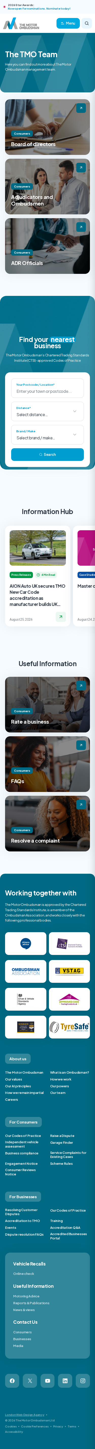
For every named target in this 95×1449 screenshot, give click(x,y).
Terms (72, 1426)
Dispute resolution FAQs (24, 1234)
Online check (23, 1274)
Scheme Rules (61, 1163)
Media (18, 1346)
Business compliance (22, 1153)
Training (56, 1221)
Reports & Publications (31, 1303)
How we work (60, 1079)
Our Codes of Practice (23, 1136)
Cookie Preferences (34, 1426)
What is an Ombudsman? (69, 1072)
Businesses (22, 1339)
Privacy (58, 1426)
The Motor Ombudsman (24, 1072)
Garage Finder (61, 1142)
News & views (23, 1310)
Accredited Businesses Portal (68, 1236)
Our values (13, 1079)
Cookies (10, 1426)
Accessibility (14, 1431)
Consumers (22, 1332)
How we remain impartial (24, 1093)
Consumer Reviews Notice (20, 1172)
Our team (57, 1093)
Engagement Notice (21, 1163)
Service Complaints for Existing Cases (68, 1155)
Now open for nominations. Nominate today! (39, 8)
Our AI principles (18, 1086)
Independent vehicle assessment (22, 1144)
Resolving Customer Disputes (21, 1212)
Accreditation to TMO (22, 1221)
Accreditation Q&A (65, 1228)
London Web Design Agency (24, 1414)
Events (10, 1228)
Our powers (59, 1086)
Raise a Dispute (62, 1136)
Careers (11, 1099)
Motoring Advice (26, 1296)
